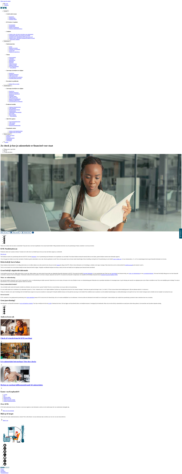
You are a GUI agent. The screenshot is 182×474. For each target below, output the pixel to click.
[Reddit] (4, 465)
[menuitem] (92, 3)
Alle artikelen (13, 67)
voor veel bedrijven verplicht (26, 303)
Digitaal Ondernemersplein (9, 401)
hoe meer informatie (87, 273)
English (6, 3)
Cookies (2, 470)
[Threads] (4, 462)
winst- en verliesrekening (134, 273)
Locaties (5, 394)
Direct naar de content (5, 1)
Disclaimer (3, 471)
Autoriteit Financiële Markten (109, 274)
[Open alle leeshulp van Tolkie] (33, 233)
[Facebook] (4, 446)
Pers (4, 396)
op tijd (49, 303)
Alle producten (13, 116)
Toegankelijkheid (4, 472)
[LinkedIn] (4, 452)
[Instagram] (4, 449)
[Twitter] (4, 455)
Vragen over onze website (9, 399)
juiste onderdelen (31, 297)
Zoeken (6, 142)
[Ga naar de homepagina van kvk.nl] (4, 8)
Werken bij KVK (7, 398)
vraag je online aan (117, 259)
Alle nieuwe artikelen (15, 39)
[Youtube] (4, 458)
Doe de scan (3, 254)
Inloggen (7, 5)
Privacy (2, 469)
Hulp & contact (6, 397)
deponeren (34, 256)
